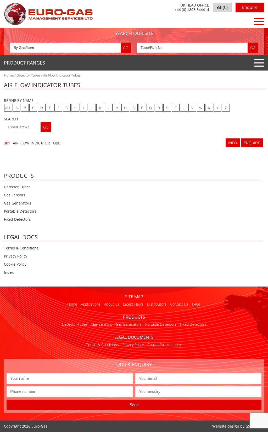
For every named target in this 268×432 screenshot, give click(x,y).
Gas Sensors (14, 194)
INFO (232, 143)
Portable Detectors (20, 211)
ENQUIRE (252, 143)
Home (9, 75)
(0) (225, 7)
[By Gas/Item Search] (70, 48)
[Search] (126, 48)
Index (9, 272)
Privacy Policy (15, 256)
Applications (90, 304)
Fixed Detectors (17, 219)
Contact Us (179, 304)
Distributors (156, 304)
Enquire (250, 7)
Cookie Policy (15, 264)
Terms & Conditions (21, 248)
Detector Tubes (28, 75)
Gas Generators (17, 203)
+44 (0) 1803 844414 (192, 10)
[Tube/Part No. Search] (197, 48)
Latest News (133, 304)
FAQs (196, 304)
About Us (111, 304)
